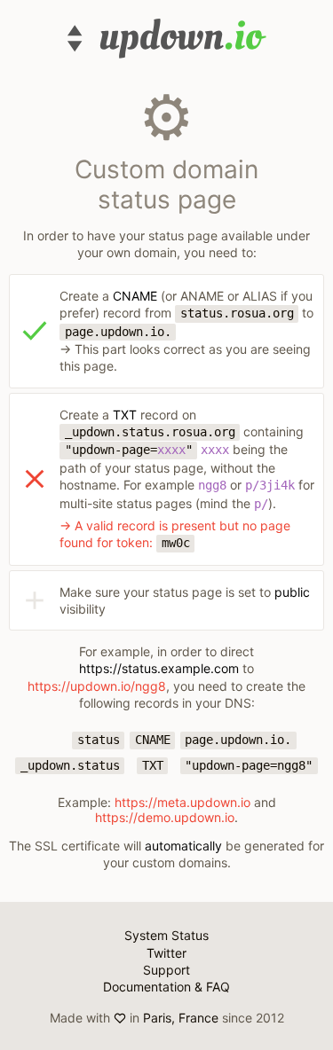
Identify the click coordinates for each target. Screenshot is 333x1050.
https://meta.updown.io (182, 802)
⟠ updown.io (166, 38)
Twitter (166, 952)
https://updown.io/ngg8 (97, 685)
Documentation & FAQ (166, 986)
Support (166, 969)
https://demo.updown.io (164, 817)
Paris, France (180, 1017)
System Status (166, 935)
